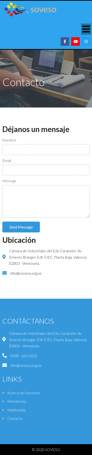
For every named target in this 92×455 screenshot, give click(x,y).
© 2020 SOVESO (46, 449)
